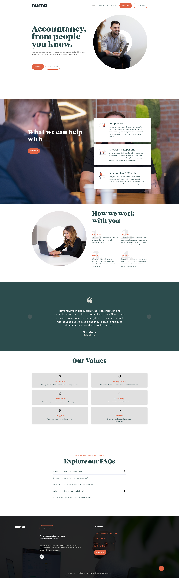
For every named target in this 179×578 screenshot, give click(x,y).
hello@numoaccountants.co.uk (105, 533)
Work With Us (111, 5)
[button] (30, 316)
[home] (39, 5)
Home (94, 5)
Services (101, 5)
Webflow (107, 573)
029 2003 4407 (99, 538)
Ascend (92, 573)
